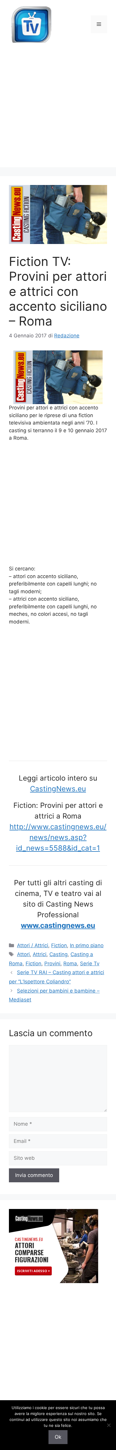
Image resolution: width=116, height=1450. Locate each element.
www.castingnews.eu (58, 925)
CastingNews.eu (58, 788)
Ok (58, 1437)
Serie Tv (89, 963)
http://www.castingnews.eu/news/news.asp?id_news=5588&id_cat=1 (58, 837)
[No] (109, 1425)
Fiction (59, 945)
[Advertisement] (58, 109)
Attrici (39, 954)
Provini (52, 963)
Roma (70, 963)
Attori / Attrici (32, 945)
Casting (58, 954)
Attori (23, 954)
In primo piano (87, 945)
